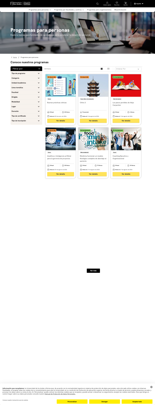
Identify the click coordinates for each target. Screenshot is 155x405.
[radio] (101, 68)
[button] (26, 73)
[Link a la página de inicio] (15, 57)
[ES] (138, 4)
